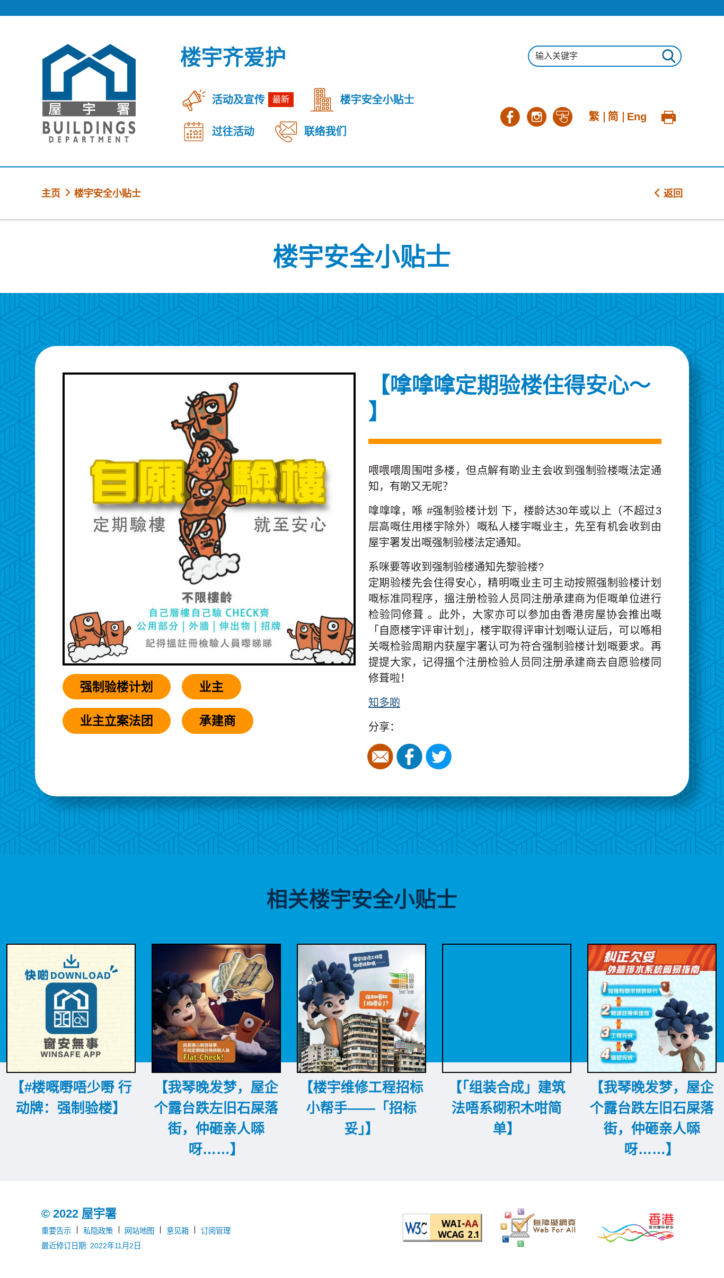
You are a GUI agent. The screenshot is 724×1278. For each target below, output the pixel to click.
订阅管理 (216, 1231)
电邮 (381, 756)
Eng (637, 116)
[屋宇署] (89, 93)
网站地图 (139, 1231)
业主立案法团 (116, 720)
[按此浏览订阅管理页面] (563, 115)
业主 (211, 687)
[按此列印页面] (668, 115)
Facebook (411, 756)
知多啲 (384, 702)
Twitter (440, 756)
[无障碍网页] (539, 1228)
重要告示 (56, 1231)
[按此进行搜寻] (668, 57)
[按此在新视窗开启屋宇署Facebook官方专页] (510, 115)
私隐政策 (98, 1231)
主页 (50, 193)
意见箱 (177, 1231)
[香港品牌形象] (635, 1228)
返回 (672, 193)
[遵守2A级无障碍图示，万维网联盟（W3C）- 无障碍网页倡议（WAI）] (442, 1227)
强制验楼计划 (116, 687)
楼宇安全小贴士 (107, 193)
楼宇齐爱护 (233, 57)
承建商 (217, 720)
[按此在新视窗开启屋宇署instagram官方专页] (536, 115)
